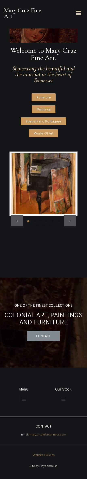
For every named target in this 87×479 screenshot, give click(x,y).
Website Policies (43, 454)
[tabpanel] (43, 183)
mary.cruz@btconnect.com (48, 434)
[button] (78, 13)
